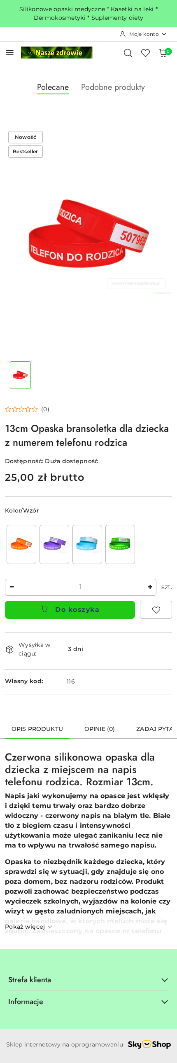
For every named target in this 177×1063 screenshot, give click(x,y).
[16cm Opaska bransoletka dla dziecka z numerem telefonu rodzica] (87, 544)
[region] (71, 544)
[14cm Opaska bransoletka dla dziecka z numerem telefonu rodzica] (21, 544)
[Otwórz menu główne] (9, 52)
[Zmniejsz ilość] (11, 587)
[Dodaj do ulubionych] (156, 610)
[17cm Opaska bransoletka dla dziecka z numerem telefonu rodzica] (120, 544)
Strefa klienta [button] (29, 979)
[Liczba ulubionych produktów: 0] (145, 53)
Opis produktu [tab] (37, 729)
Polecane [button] (53, 87)
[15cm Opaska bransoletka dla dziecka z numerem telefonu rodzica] (54, 544)
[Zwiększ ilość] (150, 587)
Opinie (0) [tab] (99, 729)
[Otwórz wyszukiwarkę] (128, 53)
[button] (27, 409)
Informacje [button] (25, 1001)
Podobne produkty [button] (113, 87)
